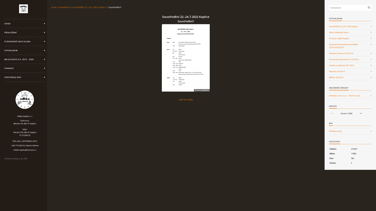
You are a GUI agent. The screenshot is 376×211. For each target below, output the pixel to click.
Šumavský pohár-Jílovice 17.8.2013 (344, 59)
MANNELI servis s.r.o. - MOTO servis (344, 95)
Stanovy (9, 68)
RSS (25, 158)
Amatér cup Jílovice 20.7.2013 (341, 65)
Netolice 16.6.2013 (337, 71)
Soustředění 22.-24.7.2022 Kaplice (89, 7)
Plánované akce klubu (17, 41)
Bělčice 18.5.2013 (336, 77)
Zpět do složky (186, 99)
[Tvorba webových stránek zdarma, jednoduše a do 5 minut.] (22, 159)
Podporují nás (12, 77)
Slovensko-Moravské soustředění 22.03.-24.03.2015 (343, 46)
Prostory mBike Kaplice (339, 38)
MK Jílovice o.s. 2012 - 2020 (19, 59)
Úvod (7, 23)
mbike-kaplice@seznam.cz (24, 150)
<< (332, 113)
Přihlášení (10, 32)
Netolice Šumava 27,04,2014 (341, 53)
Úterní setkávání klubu (339, 32)
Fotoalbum (11, 50)
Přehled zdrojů (335, 131)
